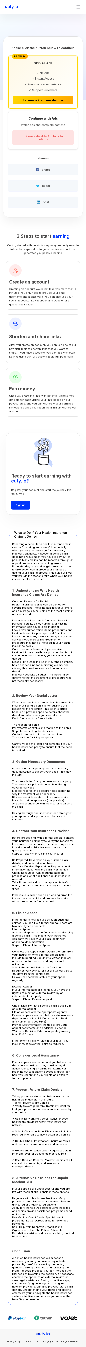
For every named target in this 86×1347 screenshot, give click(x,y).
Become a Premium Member (43, 100)
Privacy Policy (13, 1341)
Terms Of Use (31, 1341)
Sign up (20, 505)
